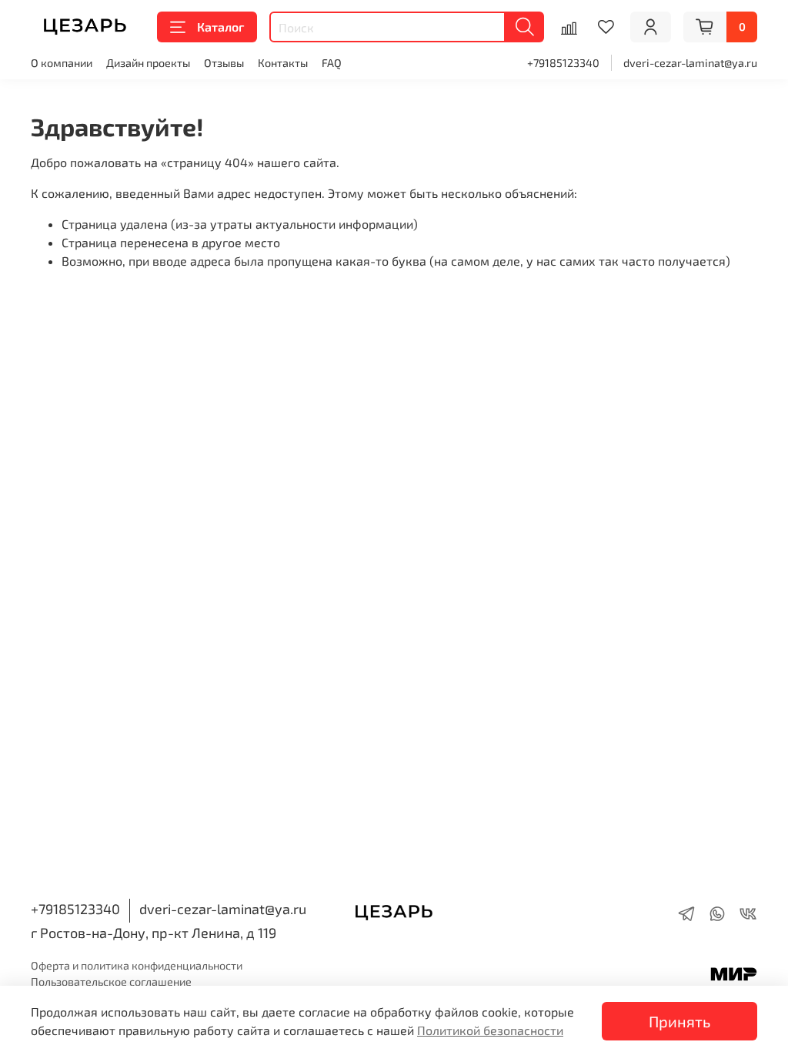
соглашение (160, 981)
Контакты (283, 62)
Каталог (220, 26)
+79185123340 (563, 62)
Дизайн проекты (148, 62)
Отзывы (224, 62)
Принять (679, 1021)
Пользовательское (80, 981)
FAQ (332, 62)
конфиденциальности (187, 965)
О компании (61, 62)
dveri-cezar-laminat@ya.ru (690, 62)
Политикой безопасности (490, 1030)
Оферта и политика (81, 965)
